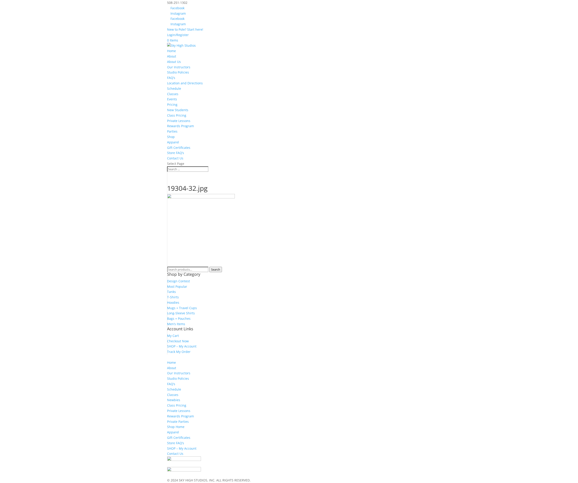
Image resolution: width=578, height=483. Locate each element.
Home (171, 51)
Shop (171, 137)
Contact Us (175, 158)
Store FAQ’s (175, 153)
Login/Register (178, 35)
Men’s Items (176, 324)
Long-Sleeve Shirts (181, 313)
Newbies (173, 400)
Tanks (171, 292)
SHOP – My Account (181, 346)
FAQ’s (171, 78)
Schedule (174, 88)
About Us (174, 62)
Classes (172, 94)
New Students (177, 110)
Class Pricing (176, 115)
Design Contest (178, 281)
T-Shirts (173, 297)
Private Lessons (178, 121)
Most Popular (177, 286)
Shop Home (175, 427)
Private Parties (178, 421)
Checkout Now (178, 341)
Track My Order (179, 352)
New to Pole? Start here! (185, 29)
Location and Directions (185, 83)
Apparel (173, 142)
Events (172, 99)
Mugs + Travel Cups (182, 308)
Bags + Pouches (179, 318)
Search (215, 269)
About (171, 368)
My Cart (173, 336)
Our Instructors (178, 67)
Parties (172, 131)
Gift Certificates (178, 147)
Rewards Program (180, 126)
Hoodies (173, 302)
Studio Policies (178, 72)
